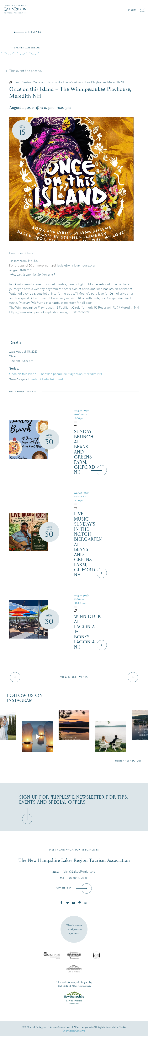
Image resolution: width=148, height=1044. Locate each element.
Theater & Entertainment (45, 379)
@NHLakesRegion (128, 760)
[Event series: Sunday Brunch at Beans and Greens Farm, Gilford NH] (82, 425)
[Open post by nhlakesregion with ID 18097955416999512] (110, 725)
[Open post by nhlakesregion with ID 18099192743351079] (37, 725)
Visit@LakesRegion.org (79, 871)
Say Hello (63, 888)
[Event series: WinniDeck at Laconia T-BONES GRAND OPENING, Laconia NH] (82, 610)
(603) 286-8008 (78, 878)
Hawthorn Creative (74, 1030)
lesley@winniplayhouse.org (76, 265)
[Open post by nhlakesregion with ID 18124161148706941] (74, 736)
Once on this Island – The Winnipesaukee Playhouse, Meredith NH (55, 374)
